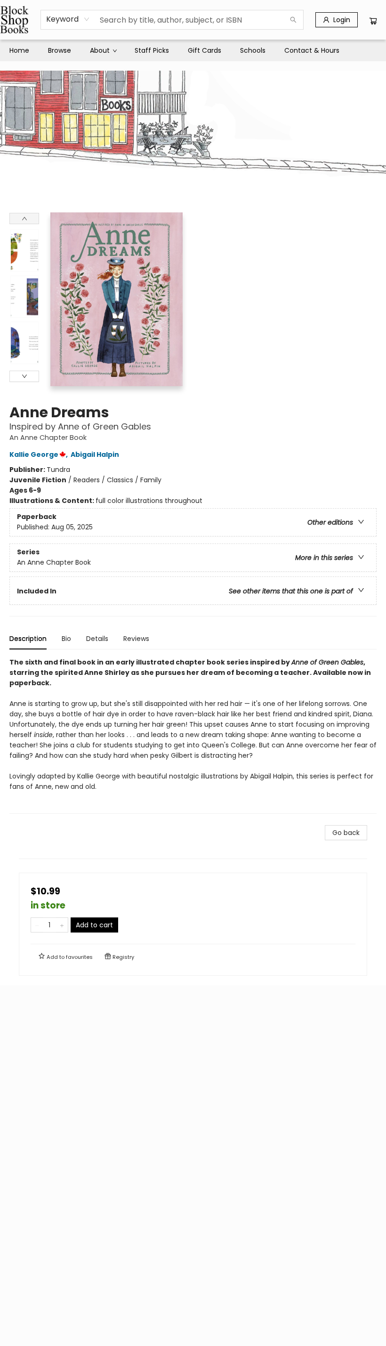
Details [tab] (97, 638)
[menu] (193, 50)
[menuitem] (19, 50)
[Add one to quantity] (62, 925)
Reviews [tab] (136, 638)
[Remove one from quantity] (37, 925)
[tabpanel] (193, 735)
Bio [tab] (66, 638)
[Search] (293, 19)
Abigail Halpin (95, 454)
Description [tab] (28, 638)
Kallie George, (39, 454)
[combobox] (68, 19)
